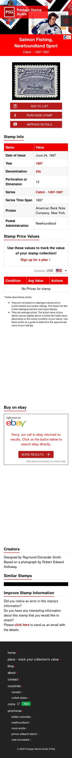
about (12, 672)
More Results (33, 454)
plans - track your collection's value (33, 659)
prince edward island (24, 734)
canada (16, 692)
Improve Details (39, 124)
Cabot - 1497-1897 (49, 192)
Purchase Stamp (39, 115)
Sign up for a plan (34, 259)
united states (19, 698)
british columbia (21, 717)
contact (13, 679)
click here (22, 624)
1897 (39, 163)
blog (11, 665)
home (12, 652)
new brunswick (20, 739)
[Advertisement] (36, 365)
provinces (15, 710)
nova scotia (18, 728)
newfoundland (20, 722)
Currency (39, 271)
